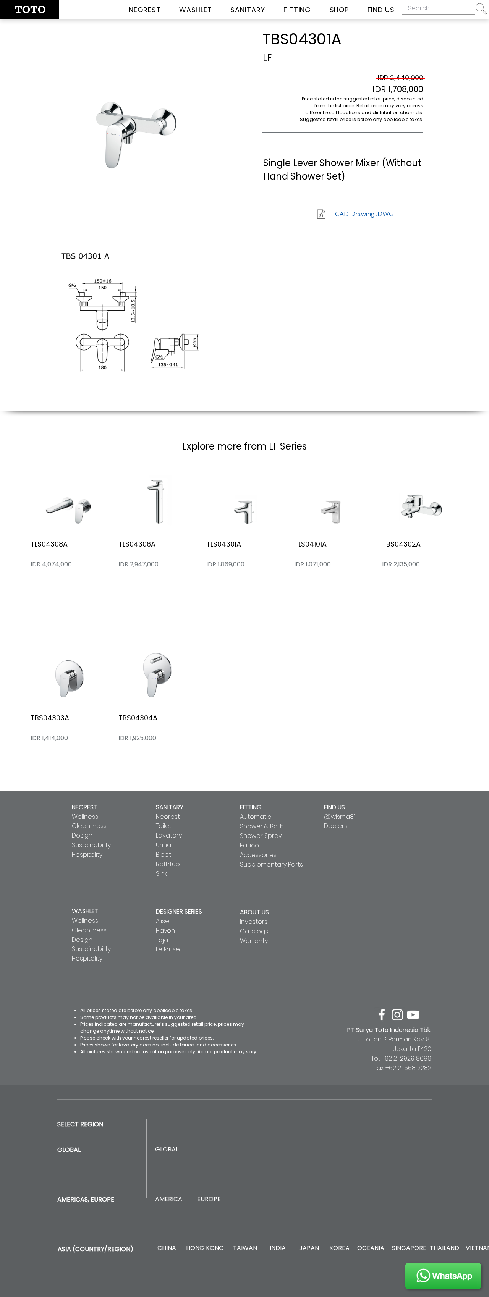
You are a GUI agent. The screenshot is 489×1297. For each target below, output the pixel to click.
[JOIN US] (443, 1276)
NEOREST (84, 807)
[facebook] (381, 1014)
